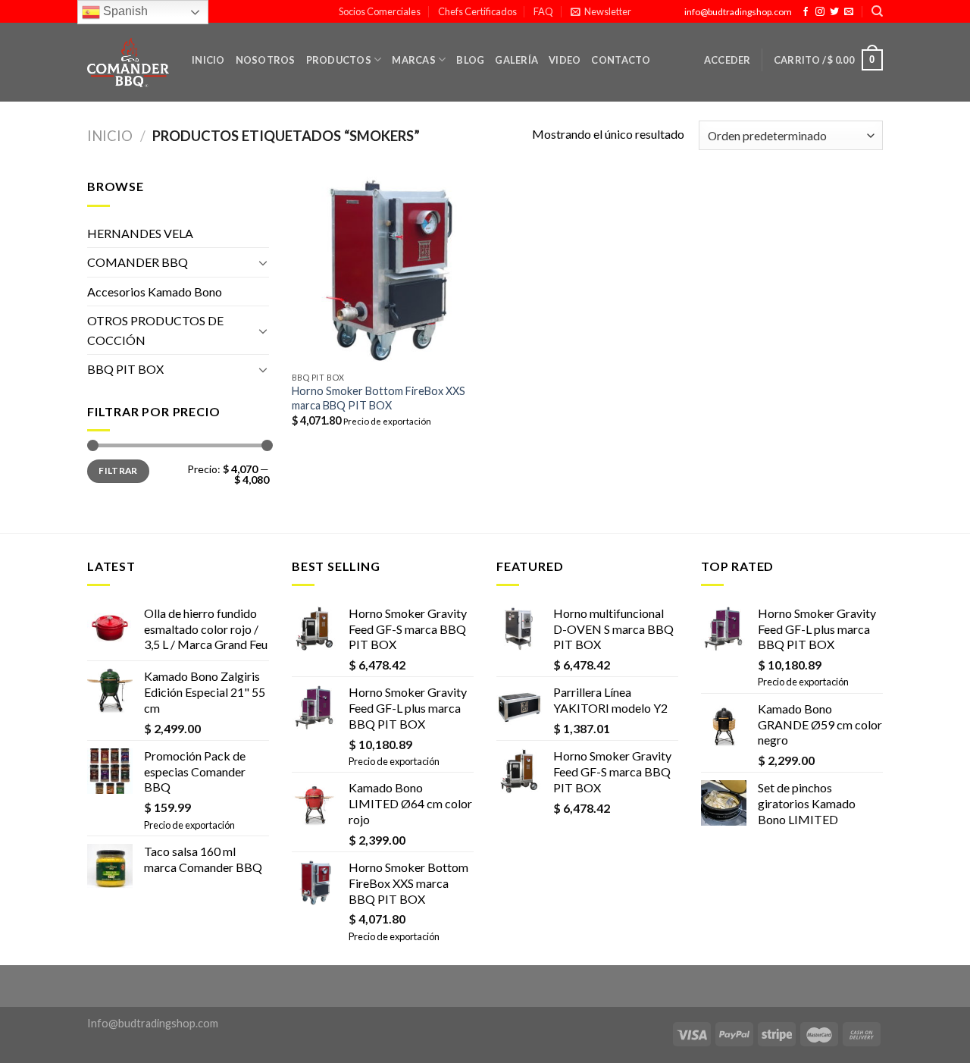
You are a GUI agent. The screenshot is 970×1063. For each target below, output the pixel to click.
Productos (338, 60)
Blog (470, 60)
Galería (516, 60)
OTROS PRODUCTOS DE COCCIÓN (155, 330)
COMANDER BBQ (137, 262)
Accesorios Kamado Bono (154, 291)
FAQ (543, 11)
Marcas (414, 60)
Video (564, 60)
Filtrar (118, 470)
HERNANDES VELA (140, 233)
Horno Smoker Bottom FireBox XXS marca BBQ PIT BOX (378, 398)
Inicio (208, 60)
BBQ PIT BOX (125, 369)
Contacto (620, 60)
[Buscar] (877, 11)
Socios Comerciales (380, 11)
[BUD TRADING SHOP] (128, 63)
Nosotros (266, 60)
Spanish (124, 11)
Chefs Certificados (477, 11)
